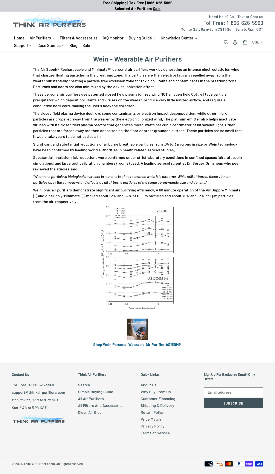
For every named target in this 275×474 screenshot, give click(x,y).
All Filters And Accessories (101, 405)
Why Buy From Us (156, 391)
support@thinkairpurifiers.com (38, 392)
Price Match (151, 419)
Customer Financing (158, 398)
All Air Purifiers (91, 398)
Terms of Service (155, 432)
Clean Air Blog (90, 412)
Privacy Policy (153, 426)
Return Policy (152, 412)
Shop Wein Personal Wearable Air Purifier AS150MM (137, 344)
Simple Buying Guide (95, 391)
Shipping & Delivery (157, 405)
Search (84, 384)
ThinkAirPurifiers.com (39, 464)
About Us (148, 384)
